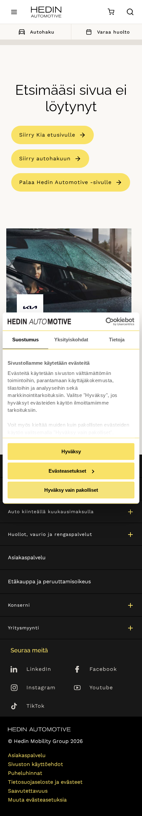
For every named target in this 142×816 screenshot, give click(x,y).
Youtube (101, 687)
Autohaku (42, 32)
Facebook (103, 669)
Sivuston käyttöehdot (35, 764)
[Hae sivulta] (130, 12)
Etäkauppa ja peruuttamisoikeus (49, 581)
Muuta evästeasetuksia (37, 800)
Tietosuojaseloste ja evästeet (45, 782)
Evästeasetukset (67, 471)
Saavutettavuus (28, 791)
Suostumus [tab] (25, 339)
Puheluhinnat (25, 773)
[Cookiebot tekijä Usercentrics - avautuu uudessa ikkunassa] (105, 321)
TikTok (35, 706)
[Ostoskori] (111, 12)
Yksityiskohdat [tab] (71, 339)
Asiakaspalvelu (27, 557)
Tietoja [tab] (116, 339)
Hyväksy (71, 451)
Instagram (40, 687)
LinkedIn (38, 669)
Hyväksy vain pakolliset (71, 490)
